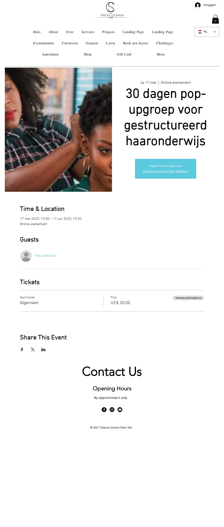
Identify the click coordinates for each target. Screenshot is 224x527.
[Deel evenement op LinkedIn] (43, 349)
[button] (215, 19)
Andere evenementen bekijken (166, 171)
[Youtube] (119, 409)
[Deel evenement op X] (33, 349)
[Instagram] (112, 409)
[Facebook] (104, 409)
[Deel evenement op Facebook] (22, 349)
